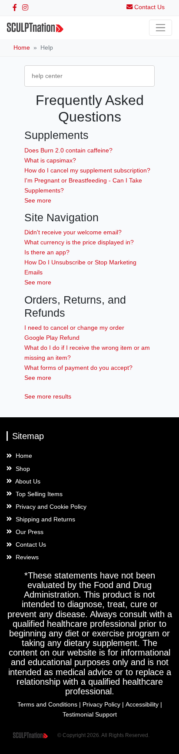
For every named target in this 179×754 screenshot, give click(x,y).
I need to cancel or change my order (74, 327)
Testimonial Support (90, 714)
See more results (47, 396)
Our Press (28, 531)
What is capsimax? (50, 160)
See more (37, 200)
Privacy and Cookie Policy (50, 506)
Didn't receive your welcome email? (73, 232)
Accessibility (142, 704)
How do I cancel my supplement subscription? (87, 170)
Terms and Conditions (47, 704)
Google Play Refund (52, 337)
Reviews (26, 557)
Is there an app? (47, 252)
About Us (27, 481)
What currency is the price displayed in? (79, 242)
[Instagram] (25, 7)
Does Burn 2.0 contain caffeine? (68, 150)
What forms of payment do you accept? (78, 367)
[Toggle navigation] (160, 28)
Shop (22, 468)
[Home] (35, 27)
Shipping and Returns (44, 519)
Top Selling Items (38, 493)
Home (21, 47)
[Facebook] (15, 7)
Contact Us (30, 544)
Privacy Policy (101, 704)
